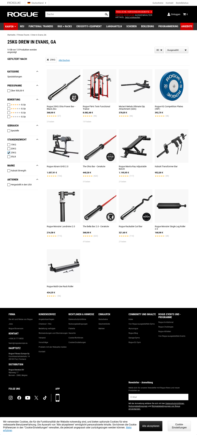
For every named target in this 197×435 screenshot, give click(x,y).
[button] (106, 14)
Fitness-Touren (23, 35)
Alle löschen (64, 60)
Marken (101, 328)
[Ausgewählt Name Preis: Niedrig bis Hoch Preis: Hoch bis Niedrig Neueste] (176, 50)
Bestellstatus (182, 3)
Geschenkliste (104, 324)
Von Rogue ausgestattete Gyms (142, 324)
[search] (77, 14)
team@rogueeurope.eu (18, 343)
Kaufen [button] (9, 26)
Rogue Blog (133, 333)
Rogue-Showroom (16, 328)
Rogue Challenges (165, 327)
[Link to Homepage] (23, 14)
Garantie (72, 333)
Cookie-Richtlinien (75, 338)
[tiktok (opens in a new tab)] (45, 398)
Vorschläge (43, 342)
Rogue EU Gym (135, 342)
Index (131, 319)
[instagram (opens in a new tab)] (10, 398)
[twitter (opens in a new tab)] (36, 398)
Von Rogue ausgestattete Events (171, 336)
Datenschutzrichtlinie (77, 319)
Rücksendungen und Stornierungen (53, 333)
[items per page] (159, 50)
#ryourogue (133, 328)
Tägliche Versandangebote (132, 12)
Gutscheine (158, 3)
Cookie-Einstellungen (77, 342)
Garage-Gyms (134, 338)
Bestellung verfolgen (47, 328)
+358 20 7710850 (16, 338)
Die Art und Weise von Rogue (20, 319)
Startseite (11, 35)
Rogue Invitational (165, 322)
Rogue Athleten (164, 331)
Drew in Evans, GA (38, 35)
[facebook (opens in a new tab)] (19, 398)
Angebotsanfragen (46, 319)
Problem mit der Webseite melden (53, 347)
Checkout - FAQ (45, 324)
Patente (71, 328)
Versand (42, 338)
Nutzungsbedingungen (78, 324)
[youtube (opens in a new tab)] (28, 398)
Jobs (11, 324)
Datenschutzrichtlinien (174, 403)
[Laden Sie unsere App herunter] (57, 398)
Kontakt (169, 3)
